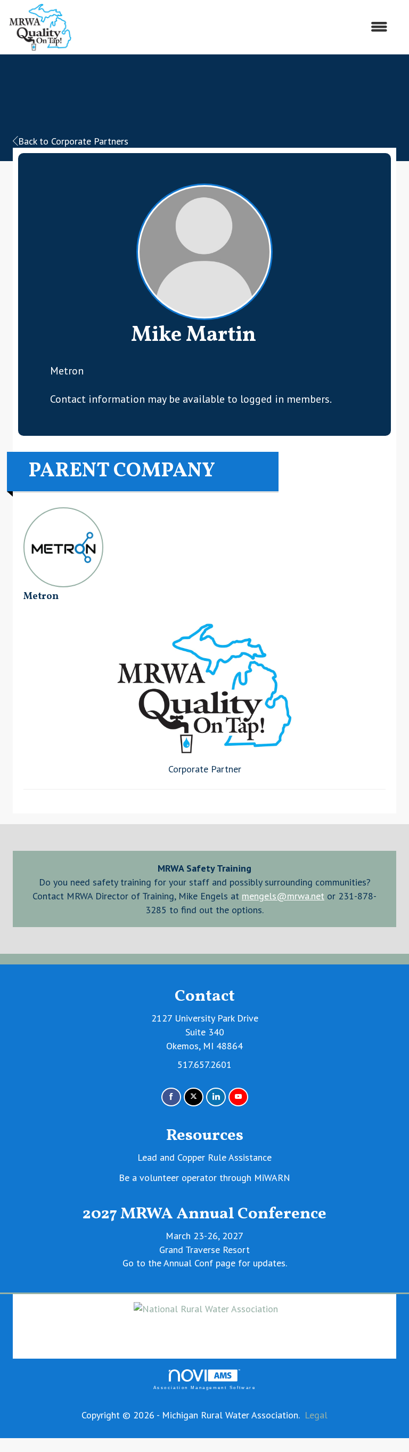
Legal (316, 1415)
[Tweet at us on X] (193, 1097)
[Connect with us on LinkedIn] (216, 1097)
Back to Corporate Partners (73, 141)
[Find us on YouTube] (238, 1097)
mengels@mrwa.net (283, 896)
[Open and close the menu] (235, 27)
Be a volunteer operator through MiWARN (204, 1177)
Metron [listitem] (41, 596)
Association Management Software (204, 1387)
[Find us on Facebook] (171, 1097)
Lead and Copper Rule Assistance (204, 1157)
